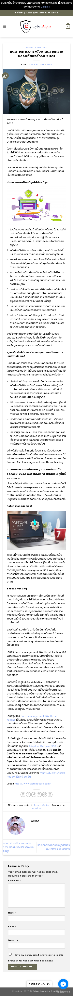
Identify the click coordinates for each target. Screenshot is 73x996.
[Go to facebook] (63, 984)
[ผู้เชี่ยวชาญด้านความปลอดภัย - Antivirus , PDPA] (36, 26)
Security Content (36, 48)
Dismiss (45, 7)
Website (13, 940)
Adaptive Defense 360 (43, 746)
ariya (49, 64)
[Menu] (5, 26)
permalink (36, 808)
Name (12, 912)
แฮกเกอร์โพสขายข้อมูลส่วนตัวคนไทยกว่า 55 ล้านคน (54, 847)
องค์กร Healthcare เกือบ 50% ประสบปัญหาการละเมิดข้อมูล (18, 847)
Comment (14, 880)
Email (12, 926)
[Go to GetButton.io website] (63, 992)
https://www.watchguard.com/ (33, 784)
